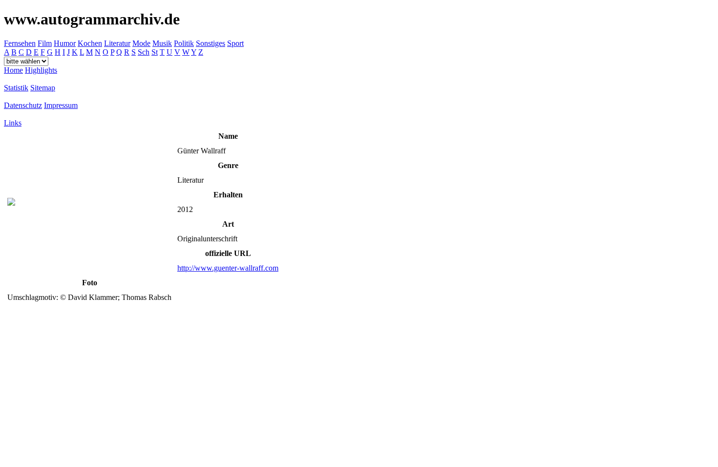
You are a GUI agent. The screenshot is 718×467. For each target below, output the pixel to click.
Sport (235, 43)
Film (45, 43)
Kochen (90, 43)
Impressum (61, 105)
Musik (162, 43)
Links (12, 123)
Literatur (117, 43)
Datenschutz (23, 105)
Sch (143, 52)
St (154, 52)
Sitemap (42, 88)
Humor (65, 43)
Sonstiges (210, 43)
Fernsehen (20, 43)
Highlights (41, 70)
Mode (141, 43)
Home (13, 70)
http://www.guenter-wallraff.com (227, 268)
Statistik (16, 88)
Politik (184, 43)
